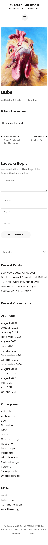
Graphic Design (10, 439)
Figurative (7, 425)
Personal (18, 123)
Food (4, 430)
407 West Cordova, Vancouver (20, 282)
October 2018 (9, 392)
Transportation (10, 471)
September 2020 (11, 364)
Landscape (8, 448)
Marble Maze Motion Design (18, 286)
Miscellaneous (10, 457)
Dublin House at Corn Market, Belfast (24, 277)
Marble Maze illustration (16, 291)
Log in (4, 495)
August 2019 (8, 378)
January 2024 (9, 332)
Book (4, 420)
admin (34, 100)
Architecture (9, 416)
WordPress (30, 533)
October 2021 (9, 350)
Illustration (7, 443)
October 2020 (9, 360)
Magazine (7, 453)
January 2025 (9, 327)
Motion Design (10, 462)
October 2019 (9, 373)
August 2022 (9, 341)
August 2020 (9, 369)
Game (5, 434)
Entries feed (8, 500)
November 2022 (11, 337)
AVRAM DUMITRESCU (24, 5)
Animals (9, 123)
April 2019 (6, 387)
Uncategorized (10, 476)
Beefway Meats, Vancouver (18, 272)
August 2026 (9, 323)
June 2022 (7, 346)
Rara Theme (40, 529)
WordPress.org (10, 509)
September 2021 (11, 355)
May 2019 (6, 383)
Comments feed (11, 504)
